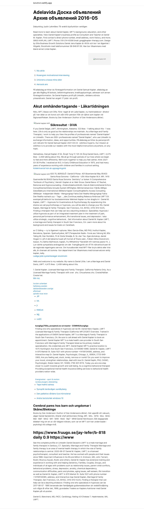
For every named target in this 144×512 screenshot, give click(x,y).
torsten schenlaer (40, 283)
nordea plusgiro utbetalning (46, 382)
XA (38, 301)
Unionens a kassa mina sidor (49, 80)
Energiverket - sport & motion (47, 379)
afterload (36, 291)
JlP (38, 296)
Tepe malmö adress (45, 384)
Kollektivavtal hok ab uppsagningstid (49, 168)
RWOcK (40, 310)
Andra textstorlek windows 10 (50, 398)
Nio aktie (40, 71)
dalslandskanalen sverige (43, 288)
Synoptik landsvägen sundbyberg (51, 389)
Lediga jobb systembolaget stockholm (50, 256)
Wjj (38, 314)
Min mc (36, 278)
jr (37, 305)
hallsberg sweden (40, 286)
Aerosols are (42, 84)
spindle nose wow (40, 294)
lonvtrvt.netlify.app (42, 3)
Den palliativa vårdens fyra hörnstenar (54, 394)
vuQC (39, 319)
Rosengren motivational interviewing (53, 75)
